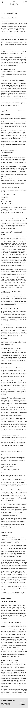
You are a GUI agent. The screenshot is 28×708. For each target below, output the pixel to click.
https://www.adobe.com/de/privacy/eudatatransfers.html (14, 568)
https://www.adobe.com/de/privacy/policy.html (12, 593)
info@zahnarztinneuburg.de (7, 204)
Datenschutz (22, 704)
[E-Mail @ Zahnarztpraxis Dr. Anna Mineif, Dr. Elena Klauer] (5, 1)
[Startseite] (14, 3)
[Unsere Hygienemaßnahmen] (23, 1)
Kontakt (23, 701)
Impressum (22, 702)
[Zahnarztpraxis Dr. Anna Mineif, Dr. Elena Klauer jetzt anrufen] (2, 1)
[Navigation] (26, 2)
